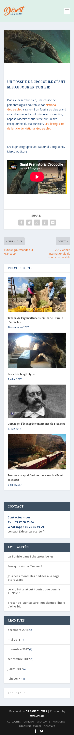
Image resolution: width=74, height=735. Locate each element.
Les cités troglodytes (22, 374)
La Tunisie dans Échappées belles (30, 556)
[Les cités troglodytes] (37, 350)
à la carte (43, 721)
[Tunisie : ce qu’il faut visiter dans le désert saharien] (37, 452)
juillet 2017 (15, 669)
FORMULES (59, 721)
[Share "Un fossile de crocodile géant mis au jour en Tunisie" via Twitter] (29, 222)
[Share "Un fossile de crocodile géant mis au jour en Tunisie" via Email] (53, 222)
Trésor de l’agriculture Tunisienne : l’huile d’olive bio (36, 604)
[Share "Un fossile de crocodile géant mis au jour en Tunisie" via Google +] (37, 222)
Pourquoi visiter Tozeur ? (25, 566)
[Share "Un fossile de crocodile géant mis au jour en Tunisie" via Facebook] (21, 222)
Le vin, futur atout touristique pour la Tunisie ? (34, 591)
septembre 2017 (19, 659)
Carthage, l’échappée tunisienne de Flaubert (36, 423)
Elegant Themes (36, 711)
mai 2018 (14, 639)
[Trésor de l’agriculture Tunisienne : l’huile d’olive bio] (37, 294)
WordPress (37, 715)
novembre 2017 (18, 649)
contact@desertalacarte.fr (26, 531)
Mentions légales (30, 726)
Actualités (14, 721)
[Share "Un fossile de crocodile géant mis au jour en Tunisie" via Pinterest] (45, 222)
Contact (49, 726)
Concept (28, 721)
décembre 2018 (18, 630)
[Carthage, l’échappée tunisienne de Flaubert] (37, 401)
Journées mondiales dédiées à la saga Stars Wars (34, 577)
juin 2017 (14, 678)
